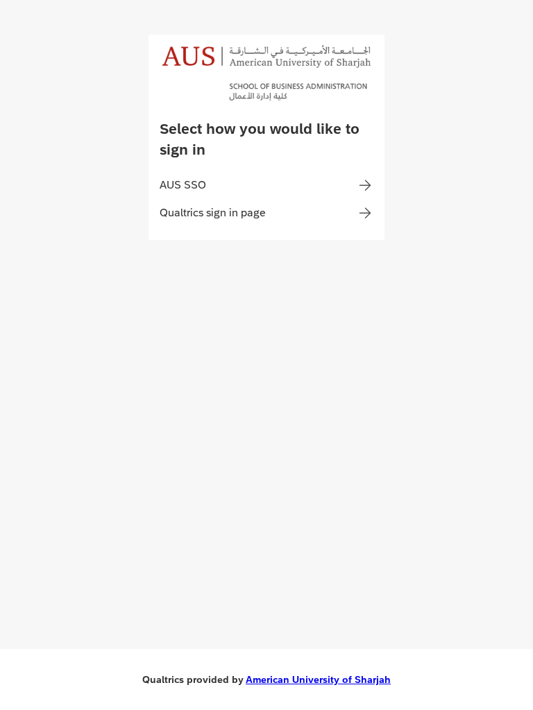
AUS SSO (183, 185)
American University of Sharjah (318, 679)
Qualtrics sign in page (213, 212)
